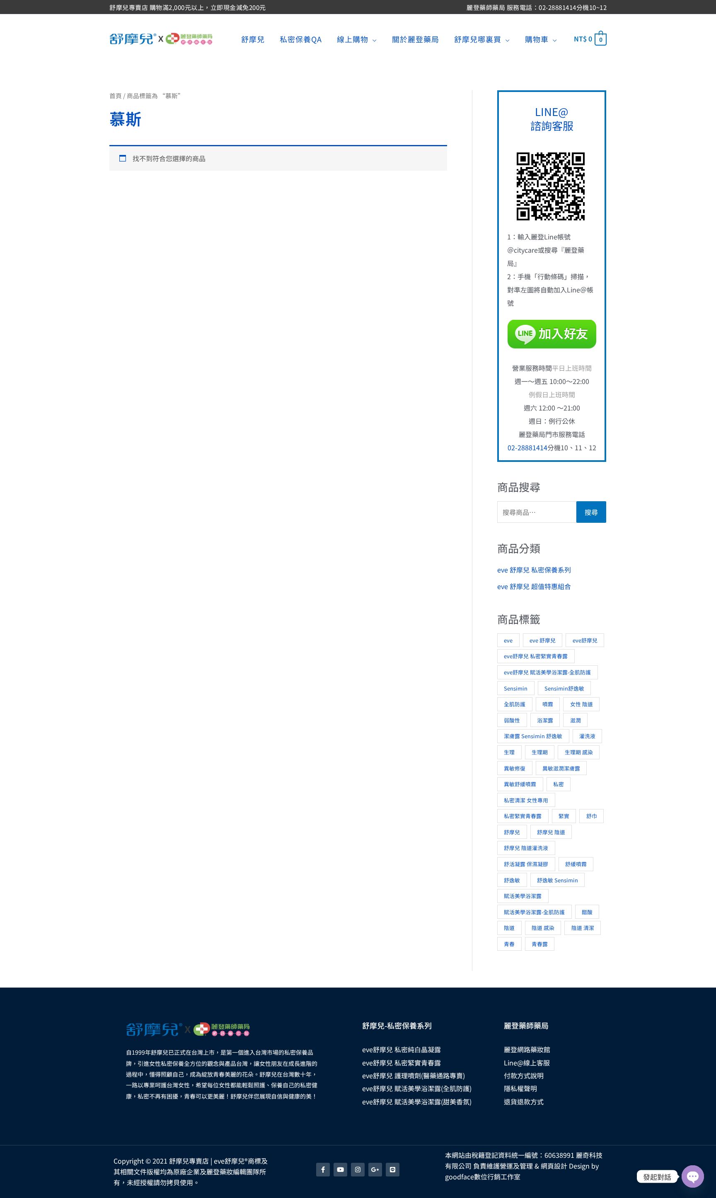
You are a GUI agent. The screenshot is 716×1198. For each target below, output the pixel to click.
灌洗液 (587, 736)
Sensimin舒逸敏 (564, 688)
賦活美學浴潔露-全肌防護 (534, 912)
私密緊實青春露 (523, 816)
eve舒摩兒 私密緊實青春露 (536, 656)
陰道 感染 (543, 928)
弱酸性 (512, 720)
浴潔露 (545, 720)
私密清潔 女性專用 (526, 800)
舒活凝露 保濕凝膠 (526, 864)
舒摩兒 (512, 832)
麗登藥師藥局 (526, 1025)
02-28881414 (527, 447)
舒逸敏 (512, 880)
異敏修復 (514, 768)
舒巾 (591, 816)
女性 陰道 (581, 704)
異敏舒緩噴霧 (520, 784)
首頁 (115, 95)
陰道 (509, 928)
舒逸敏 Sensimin (557, 880)
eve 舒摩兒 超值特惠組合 (534, 586)
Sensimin (515, 688)
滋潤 (575, 720)
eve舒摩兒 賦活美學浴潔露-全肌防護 (547, 672)
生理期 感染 (579, 752)
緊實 (564, 816)
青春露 (540, 944)
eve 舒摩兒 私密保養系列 (534, 570)
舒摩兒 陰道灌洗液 (526, 848)
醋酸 (587, 912)
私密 (558, 784)
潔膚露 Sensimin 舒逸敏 (533, 736)
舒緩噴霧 (576, 864)
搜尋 (591, 512)
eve (508, 640)
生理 (509, 752)
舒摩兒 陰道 (551, 832)
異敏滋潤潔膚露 (561, 768)
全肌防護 (514, 704)
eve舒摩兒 (585, 640)
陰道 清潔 (582, 928)
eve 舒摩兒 (543, 640)
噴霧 (547, 704)
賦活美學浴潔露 (523, 896)
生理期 (540, 752)
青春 (509, 944)
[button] (372, 39)
